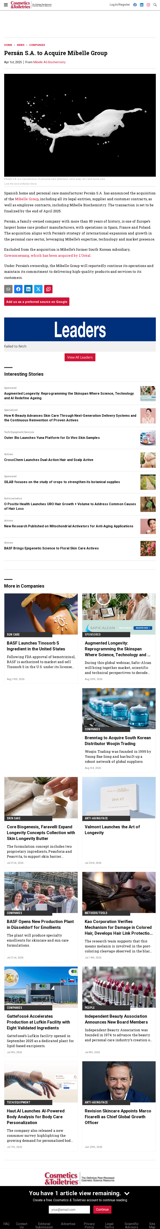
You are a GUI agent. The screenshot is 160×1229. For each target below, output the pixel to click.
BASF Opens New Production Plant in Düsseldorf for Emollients (40, 924)
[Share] (18, 289)
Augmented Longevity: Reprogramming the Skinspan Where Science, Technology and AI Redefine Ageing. (69, 396)
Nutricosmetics (13, 498)
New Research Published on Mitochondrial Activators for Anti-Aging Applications (68, 526)
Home (8, 45)
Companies (37, 45)
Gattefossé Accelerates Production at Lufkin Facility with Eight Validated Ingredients (38, 1022)
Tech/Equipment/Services (19, 432)
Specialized (11, 410)
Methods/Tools (96, 913)
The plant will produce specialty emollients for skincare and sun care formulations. (38, 940)
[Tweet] (38, 289)
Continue (102, 1209)
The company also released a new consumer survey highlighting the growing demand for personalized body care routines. (40, 1135)
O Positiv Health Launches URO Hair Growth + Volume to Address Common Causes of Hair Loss (70, 506)
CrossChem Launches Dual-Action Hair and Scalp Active (48, 460)
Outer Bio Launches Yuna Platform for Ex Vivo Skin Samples (52, 438)
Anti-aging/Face (96, 818)
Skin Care (13, 818)
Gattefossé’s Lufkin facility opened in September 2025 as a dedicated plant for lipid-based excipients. (40, 1041)
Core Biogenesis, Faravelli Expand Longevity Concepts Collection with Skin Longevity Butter (41, 832)
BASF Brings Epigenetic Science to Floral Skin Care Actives (51, 548)
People (90, 1007)
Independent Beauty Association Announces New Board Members (116, 1019)
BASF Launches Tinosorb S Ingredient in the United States (36, 646)
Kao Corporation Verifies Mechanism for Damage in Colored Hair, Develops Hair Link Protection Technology (118, 927)
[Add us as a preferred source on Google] (48, 289)
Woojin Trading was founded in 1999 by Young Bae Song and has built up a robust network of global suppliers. (118, 756)
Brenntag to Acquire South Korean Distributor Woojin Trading (118, 740)
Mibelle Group (27, 199)
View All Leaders (80, 357)
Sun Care (13, 634)
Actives (8, 454)
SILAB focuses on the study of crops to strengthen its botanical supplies (62, 482)
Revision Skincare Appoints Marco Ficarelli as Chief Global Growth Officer (118, 1116)
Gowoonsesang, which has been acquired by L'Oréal (47, 255)
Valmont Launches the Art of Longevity (112, 829)
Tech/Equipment (18, 1102)
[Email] (8, 289)
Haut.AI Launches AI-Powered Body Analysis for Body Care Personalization (36, 1116)
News (20, 45)
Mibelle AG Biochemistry (49, 62)
